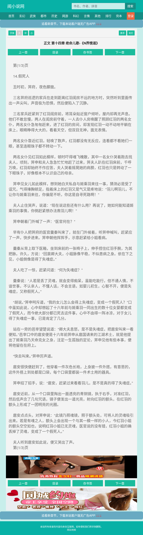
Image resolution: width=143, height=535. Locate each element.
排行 (108, 16)
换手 (122, 33)
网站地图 (71, 529)
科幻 (76, 16)
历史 (54, 16)
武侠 (33, 16)
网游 (65, 16)
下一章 (119, 52)
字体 (12, 33)
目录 (55, 52)
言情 (87, 16)
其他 (98, 16)
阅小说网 (15, 6)
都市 (44, 16)
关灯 (131, 33)
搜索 (130, 6)
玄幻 (22, 16)
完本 (119, 16)
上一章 (23, 52)
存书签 (87, 52)
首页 (11, 16)
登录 (131, 16)
